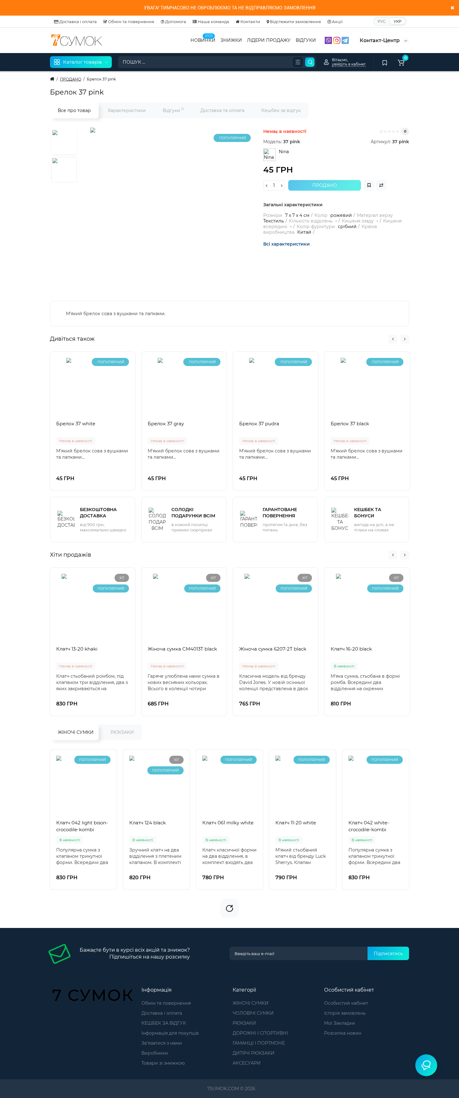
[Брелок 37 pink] (168, 206)
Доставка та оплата (222, 110)
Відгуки (173, 110)
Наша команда (213, 21)
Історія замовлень (345, 1013)
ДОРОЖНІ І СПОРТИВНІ (260, 1033)
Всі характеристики (286, 244)
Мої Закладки (339, 1023)
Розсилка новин (342, 1033)
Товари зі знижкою (163, 1063)
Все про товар (74, 110)
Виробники (154, 1053)
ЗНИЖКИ (231, 40)
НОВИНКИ (202, 39)
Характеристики (127, 110)
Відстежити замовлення (295, 21)
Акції (337, 21)
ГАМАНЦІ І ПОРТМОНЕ (259, 1043)
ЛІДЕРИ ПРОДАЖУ (269, 40)
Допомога (175, 21)
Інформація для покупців (170, 1033)
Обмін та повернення (130, 21)
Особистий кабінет (346, 1003)
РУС (382, 21)
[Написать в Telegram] (345, 40)
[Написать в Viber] (329, 40)
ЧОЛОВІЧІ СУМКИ (253, 1013)
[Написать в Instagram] (337, 40)
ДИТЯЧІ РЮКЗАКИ (253, 1053)
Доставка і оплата (77, 21)
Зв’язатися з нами (161, 1043)
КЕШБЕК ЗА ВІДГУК (163, 1023)
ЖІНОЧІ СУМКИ (76, 732)
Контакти (249, 21)
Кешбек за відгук (281, 110)
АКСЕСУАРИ (247, 1063)
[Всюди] (298, 62)
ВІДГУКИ (306, 40)
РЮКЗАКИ (122, 732)
